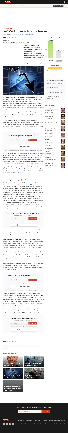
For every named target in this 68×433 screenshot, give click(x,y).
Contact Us (57, 420)
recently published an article (31, 185)
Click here (31, 150)
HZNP (40, 49)
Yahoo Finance (36, 346)
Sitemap (63, 420)
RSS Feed (22, 420)
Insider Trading (37, 420)
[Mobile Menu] (3, 2)
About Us (45, 420)
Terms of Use (28, 424)
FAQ (34, 424)
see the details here (21, 173)
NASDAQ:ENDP (14, 346)
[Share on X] (9, 37)
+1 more (27, 42)
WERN (30, 53)
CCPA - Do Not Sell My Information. (44, 424)
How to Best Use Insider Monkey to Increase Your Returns (54, 84)
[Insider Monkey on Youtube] (10, 424)
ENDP (38, 47)
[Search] (64, 2)
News (11, 28)
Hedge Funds (29, 420)
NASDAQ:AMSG (6, 346)
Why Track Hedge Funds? (52, 87)
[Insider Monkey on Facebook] (4, 424)
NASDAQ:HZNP (22, 346)
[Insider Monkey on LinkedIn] (13, 424)
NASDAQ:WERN (29, 346)
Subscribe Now (55, 68)
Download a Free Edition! (52, 90)
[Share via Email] (14, 37)
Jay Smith (22, 34)
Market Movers (6, 28)
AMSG (30, 55)
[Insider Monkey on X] (7, 424)
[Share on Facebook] (7, 37)
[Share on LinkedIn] (12, 37)
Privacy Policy (21, 424)
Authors (51, 420)
